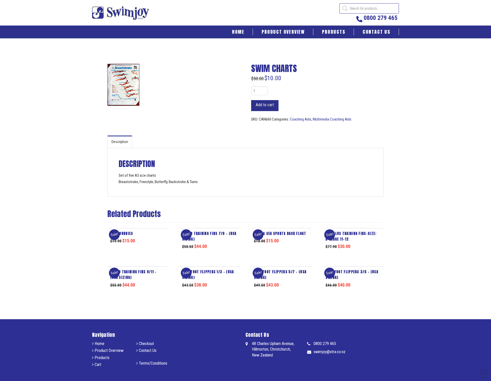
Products (101, 357)
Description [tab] (119, 142)
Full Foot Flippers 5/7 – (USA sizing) (280, 274)
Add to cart (265, 104)
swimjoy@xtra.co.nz (329, 351)
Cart (97, 364)
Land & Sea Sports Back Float (280, 233)
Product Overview (109, 350)
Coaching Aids (300, 119)
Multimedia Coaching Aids (332, 119)
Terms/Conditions (152, 363)
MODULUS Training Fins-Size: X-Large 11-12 (351, 236)
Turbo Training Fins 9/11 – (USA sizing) (133, 274)
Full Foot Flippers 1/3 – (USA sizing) (208, 274)
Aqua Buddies (121, 233)
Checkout (146, 343)
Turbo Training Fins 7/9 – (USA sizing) (209, 236)
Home (99, 343)
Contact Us (147, 350)
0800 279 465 (325, 343)
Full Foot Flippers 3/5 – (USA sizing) (352, 274)
